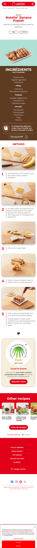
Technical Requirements (15, 488)
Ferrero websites (17, 447)
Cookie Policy (23, 487)
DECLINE (18, 542)
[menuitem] (17, 451)
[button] (25, 447)
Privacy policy (24, 488)
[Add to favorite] (18, 333)
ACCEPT (18, 546)
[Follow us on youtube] (20, 482)
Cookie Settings (18, 538)
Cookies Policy (8, 535)
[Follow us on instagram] (16, 482)
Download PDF (17, 137)
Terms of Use (30, 487)
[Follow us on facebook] (12, 482)
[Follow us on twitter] (25, 482)
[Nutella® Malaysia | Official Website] (18, 4)
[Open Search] (5, 4)
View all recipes (18, 427)
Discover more (19, 382)
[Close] (35, 527)
